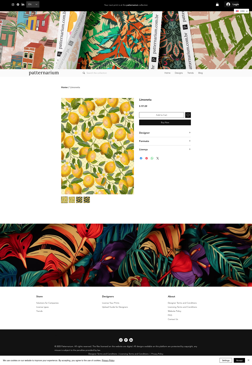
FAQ (170, 315)
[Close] (248, 360)
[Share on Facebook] (141, 158)
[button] (217, 4)
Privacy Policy (108, 360)
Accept (239, 360)
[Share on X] (157, 158)
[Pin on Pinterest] (146, 158)
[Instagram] (13, 4)
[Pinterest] (18, 4)
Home (64, 87)
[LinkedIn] (22, 4)
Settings (226, 360)
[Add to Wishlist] (188, 115)
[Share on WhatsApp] (152, 158)
